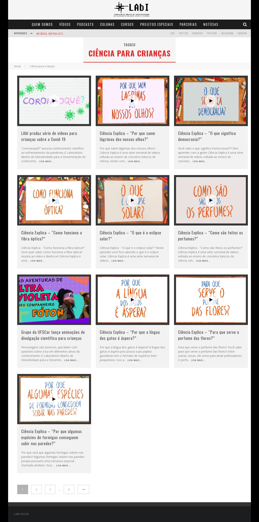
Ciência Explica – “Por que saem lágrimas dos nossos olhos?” (127, 136)
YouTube (212, 33)
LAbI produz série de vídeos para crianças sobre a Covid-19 (49, 136)
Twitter (183, 33)
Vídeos (65, 24)
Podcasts (85, 24)
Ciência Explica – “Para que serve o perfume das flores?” (208, 335)
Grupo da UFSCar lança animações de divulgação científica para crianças (53, 335)
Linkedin (242, 33)
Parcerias (188, 24)
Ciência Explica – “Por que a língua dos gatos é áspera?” (130, 335)
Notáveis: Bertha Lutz (50, 33)
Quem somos (42, 24)
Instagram (227, 33)
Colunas (107, 24)
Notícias (210, 24)
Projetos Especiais (156, 24)
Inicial (17, 66)
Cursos (127, 24)
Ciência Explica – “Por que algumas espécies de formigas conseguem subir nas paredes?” (51, 437)
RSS (173, 33)
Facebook (197, 33)
